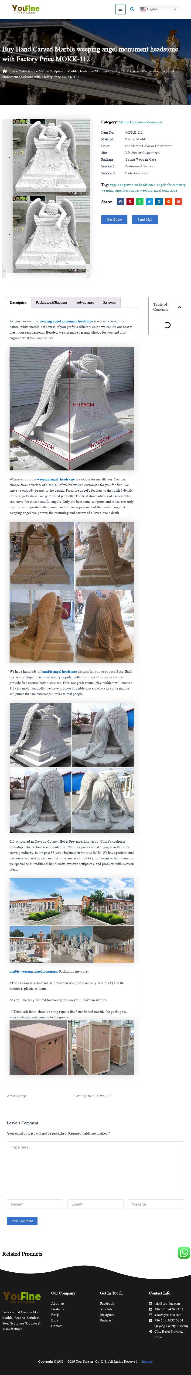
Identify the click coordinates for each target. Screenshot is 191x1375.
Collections (27, 71)
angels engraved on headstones (132, 185)
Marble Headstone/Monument (89, 71)
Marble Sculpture (51, 71)
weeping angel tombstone (158, 190)
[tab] (18, 302)
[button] (132, 9)
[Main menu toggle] (120, 9)
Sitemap (147, 1361)
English (152, 9)
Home (10, 71)
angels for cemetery (171, 185)
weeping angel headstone (119, 190)
